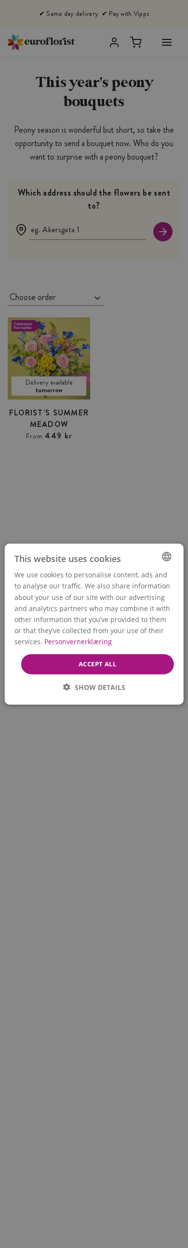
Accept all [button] (97, 664)
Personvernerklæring (78, 641)
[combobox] (166, 557)
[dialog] (94, 624)
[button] (94, 686)
